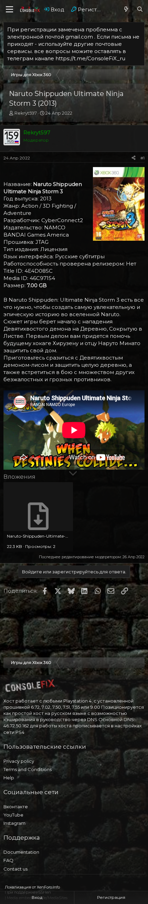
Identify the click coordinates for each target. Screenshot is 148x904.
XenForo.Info (48, 887)
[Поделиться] (133, 158)
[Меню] (9, 9)
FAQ (8, 860)
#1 (142, 157)
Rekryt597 (25, 113)
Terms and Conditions (27, 769)
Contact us (15, 869)
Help (8, 777)
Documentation (21, 852)
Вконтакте (15, 806)
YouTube (13, 815)
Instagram (14, 823)
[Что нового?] (126, 9)
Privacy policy (18, 761)
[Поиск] (140, 9)
